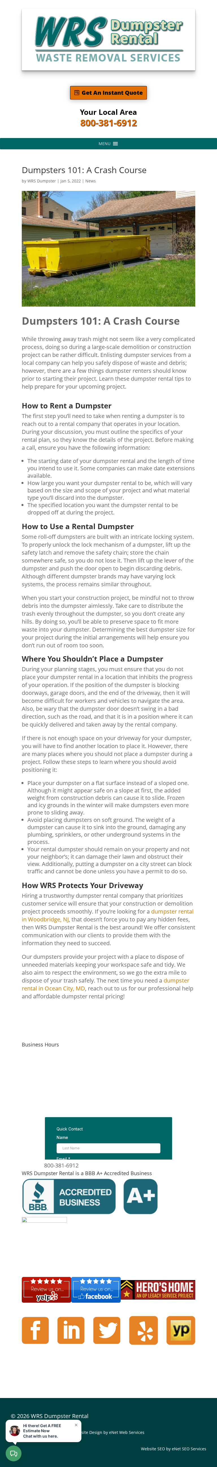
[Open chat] (13, 1453)
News (90, 181)
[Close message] (76, 1425)
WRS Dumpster (41, 181)
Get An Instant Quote (112, 92)
